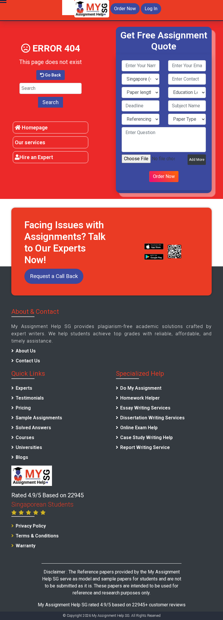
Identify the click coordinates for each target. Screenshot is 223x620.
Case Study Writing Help (146, 437)
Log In (151, 8)
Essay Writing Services (145, 408)
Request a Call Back (54, 276)
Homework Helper (140, 398)
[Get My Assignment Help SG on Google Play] (153, 257)
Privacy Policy (31, 526)
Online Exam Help (139, 427)
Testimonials (30, 398)
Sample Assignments (39, 418)
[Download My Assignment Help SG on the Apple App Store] (153, 246)
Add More (196, 160)
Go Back (52, 75)
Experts (24, 388)
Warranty (25, 545)
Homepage (34, 127)
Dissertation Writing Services (152, 418)
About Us (26, 351)
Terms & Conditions (37, 536)
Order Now (125, 8)
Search (50, 102)
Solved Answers (33, 427)
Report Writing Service (145, 447)
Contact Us (28, 361)
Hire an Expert (36, 157)
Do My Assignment (140, 388)
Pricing (23, 408)
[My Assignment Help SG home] (91, 8)
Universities (29, 447)
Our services (30, 142)
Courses (25, 437)
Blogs (22, 457)
